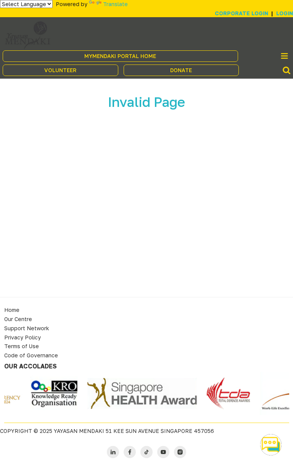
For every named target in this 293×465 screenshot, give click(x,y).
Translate (115, 4)
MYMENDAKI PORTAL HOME (120, 56)
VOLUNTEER (60, 70)
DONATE (181, 70)
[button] (271, 444)
